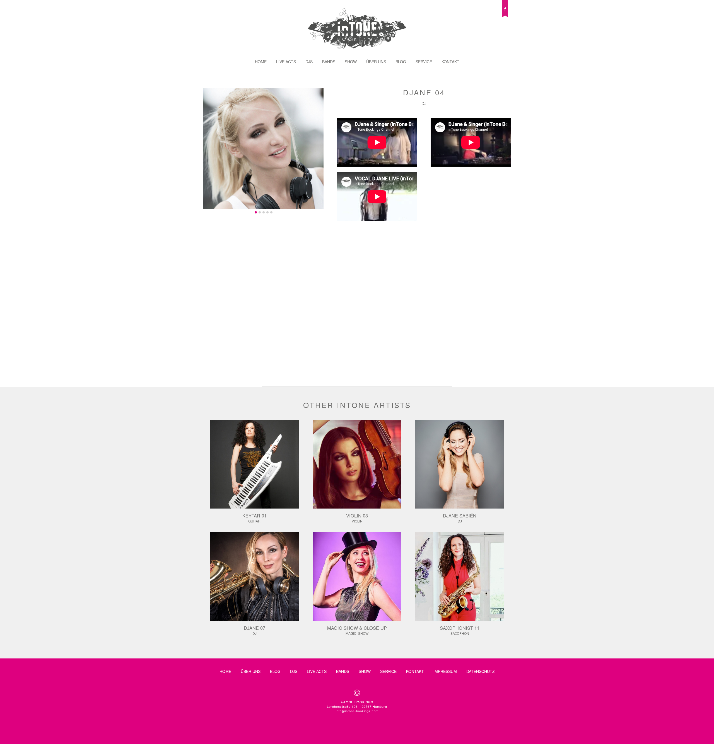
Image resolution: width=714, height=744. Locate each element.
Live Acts (286, 61)
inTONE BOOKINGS (357, 28)
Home (261, 61)
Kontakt (450, 61)
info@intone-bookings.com (357, 711)
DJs (309, 61)
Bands (328, 61)
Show (351, 61)
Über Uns (376, 61)
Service (424, 61)
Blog (400, 61)
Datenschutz (480, 671)
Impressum (445, 671)
